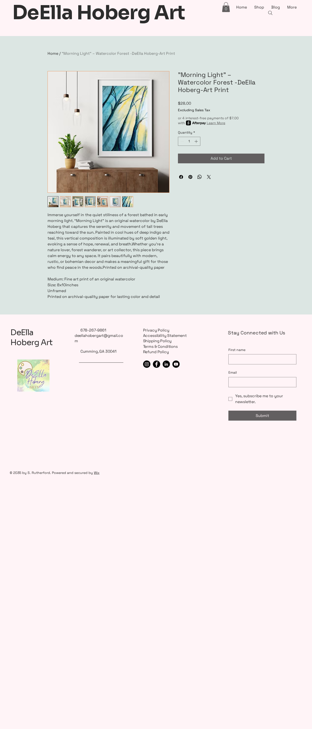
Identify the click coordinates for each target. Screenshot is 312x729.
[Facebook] (156, 364)
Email (232, 372)
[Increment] (197, 141)
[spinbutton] (189, 141)
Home (53, 53)
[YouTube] (176, 364)
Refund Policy (156, 351)
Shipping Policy (157, 340)
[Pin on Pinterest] (190, 177)
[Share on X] (209, 177)
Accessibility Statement (165, 335)
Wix (96, 473)
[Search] (270, 13)
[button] (226, 7)
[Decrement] (182, 141)
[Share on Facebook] (181, 177)
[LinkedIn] (166, 364)
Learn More (216, 123)
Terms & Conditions (160, 346)
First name (236, 350)
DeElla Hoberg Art (31, 338)
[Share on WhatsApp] (200, 177)
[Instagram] (146, 364)
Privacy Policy (156, 330)
